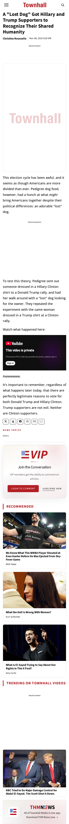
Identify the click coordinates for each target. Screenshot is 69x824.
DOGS (6, 435)
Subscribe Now (52, 488)
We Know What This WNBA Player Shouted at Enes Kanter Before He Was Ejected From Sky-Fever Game (33, 556)
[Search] (62, 5)
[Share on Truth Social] (13, 421)
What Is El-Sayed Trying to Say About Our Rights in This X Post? (31, 666)
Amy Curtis (11, 673)
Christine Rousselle (14, 39)
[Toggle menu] (6, 4)
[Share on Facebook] (20, 421)
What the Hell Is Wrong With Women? (28, 612)
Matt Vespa (11, 564)
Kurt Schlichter (13, 616)
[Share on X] (5, 421)
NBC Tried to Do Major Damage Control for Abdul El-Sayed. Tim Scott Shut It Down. (31, 792)
